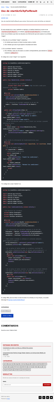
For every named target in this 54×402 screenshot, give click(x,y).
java (7, 18)
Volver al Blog (7, 315)
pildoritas (24, 367)
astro (5, 364)
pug (40, 367)
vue (44, 367)
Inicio (2, 7)
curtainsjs (22, 364)
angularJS (6, 369)
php (12, 369)
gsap (28, 364)
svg (10, 367)
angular (6, 367)
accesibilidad (38, 364)
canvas (30, 367)
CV (37, 2)
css (32, 364)
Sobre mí (31, 2)
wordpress (17, 369)
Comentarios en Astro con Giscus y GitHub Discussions (18, 348)
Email (4, 381)
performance (16, 367)
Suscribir (47, 384)
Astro (8, 398)
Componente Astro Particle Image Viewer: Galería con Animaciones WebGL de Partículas (24, 353)
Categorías (22, 2)
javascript (10, 364)
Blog (14, 2)
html (45, 364)
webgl (16, 364)
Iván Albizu (5, 2)
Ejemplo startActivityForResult (16, 300)
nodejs (36, 367)
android (3, 18)
